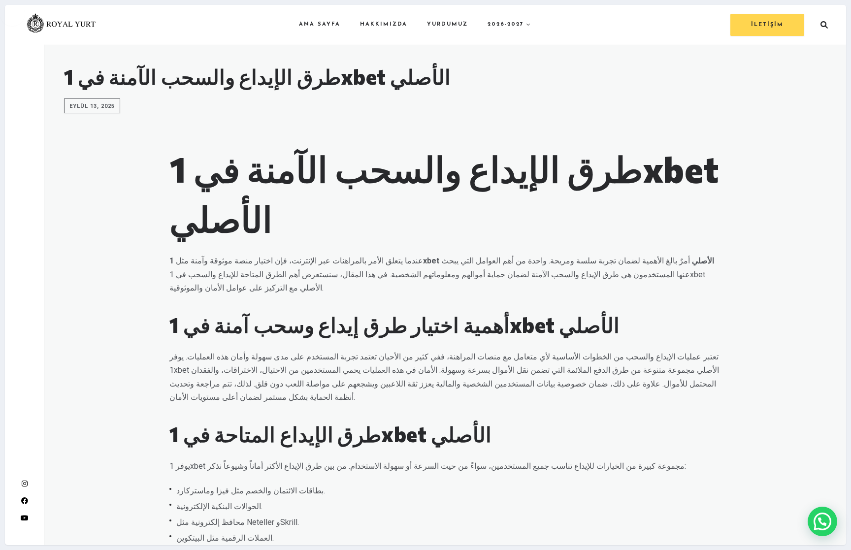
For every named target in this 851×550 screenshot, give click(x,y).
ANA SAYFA (319, 24)
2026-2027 (506, 24)
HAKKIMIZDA (383, 24)
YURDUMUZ (447, 24)
